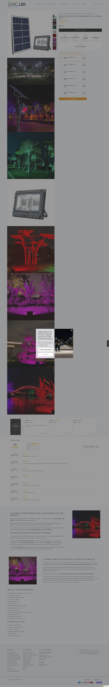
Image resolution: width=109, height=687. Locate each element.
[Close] (71, 330)
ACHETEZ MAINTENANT (45, 349)
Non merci (45, 354)
